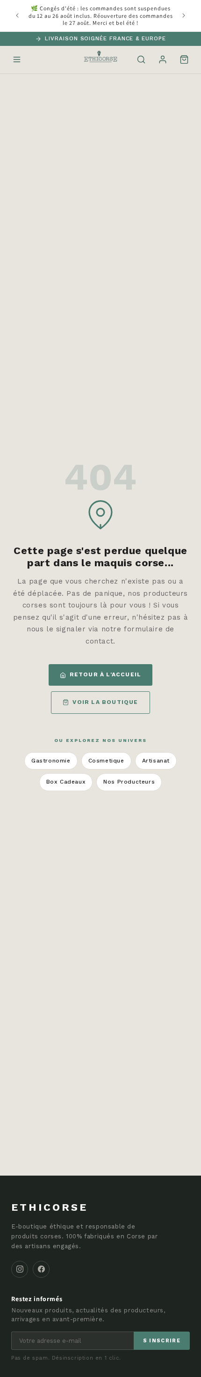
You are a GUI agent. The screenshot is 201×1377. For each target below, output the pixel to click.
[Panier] (184, 59)
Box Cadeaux (66, 781)
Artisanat (156, 760)
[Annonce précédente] (17, 15)
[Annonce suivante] (183, 15)
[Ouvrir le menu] (16, 59)
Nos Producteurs (129, 781)
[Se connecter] (162, 59)
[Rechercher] (141, 59)
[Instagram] (19, 1269)
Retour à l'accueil (106, 674)
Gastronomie (51, 760)
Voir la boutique (105, 702)
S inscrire (161, 1341)
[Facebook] (41, 1269)
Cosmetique (106, 760)
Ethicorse (49, 1207)
